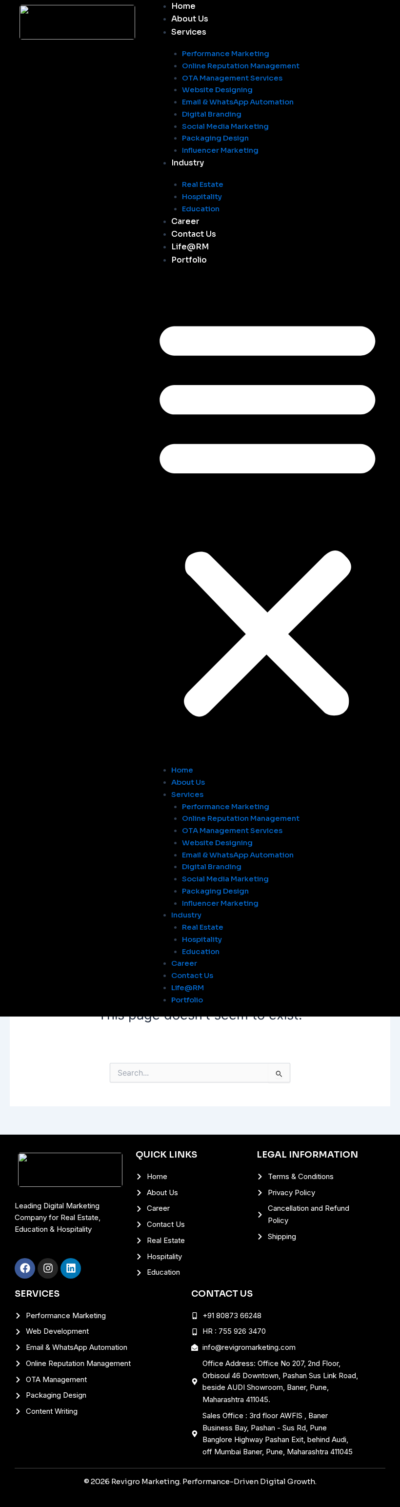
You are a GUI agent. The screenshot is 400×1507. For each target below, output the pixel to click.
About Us (189, 19)
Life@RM (190, 247)
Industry (187, 163)
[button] (267, 516)
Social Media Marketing (225, 126)
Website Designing (217, 89)
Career (185, 221)
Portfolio (189, 260)
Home (183, 6)
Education (201, 208)
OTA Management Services (232, 77)
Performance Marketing (225, 53)
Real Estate (202, 184)
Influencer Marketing (220, 150)
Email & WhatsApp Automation (238, 101)
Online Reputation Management (241, 65)
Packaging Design (215, 138)
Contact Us (193, 234)
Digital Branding (211, 114)
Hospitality (202, 196)
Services (188, 32)
